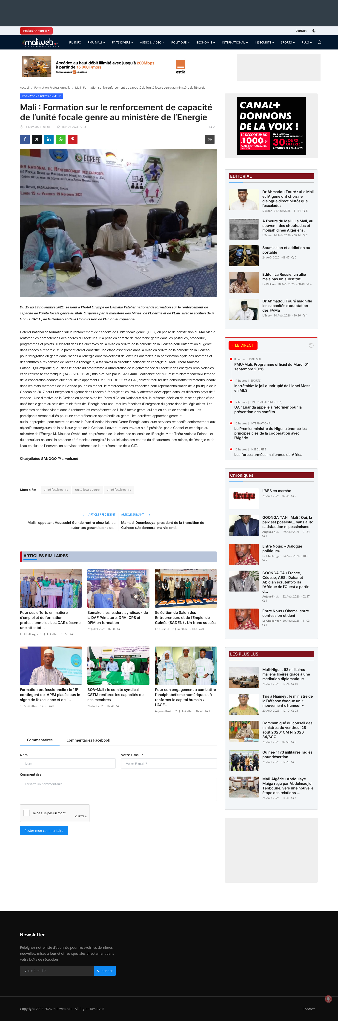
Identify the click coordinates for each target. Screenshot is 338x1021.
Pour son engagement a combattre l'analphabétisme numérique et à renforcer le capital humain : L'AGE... (185, 697)
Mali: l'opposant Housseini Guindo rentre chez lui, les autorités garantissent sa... (71, 525)
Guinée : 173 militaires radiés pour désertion (287, 754)
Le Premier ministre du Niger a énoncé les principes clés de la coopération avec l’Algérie (270, 433)
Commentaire (30, 774)
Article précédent (101, 514)
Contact (300, 31)
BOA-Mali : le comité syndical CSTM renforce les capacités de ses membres (115, 694)
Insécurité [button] (263, 42)
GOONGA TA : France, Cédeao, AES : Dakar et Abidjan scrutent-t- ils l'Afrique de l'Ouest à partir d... (285, 582)
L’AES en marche (276, 490)
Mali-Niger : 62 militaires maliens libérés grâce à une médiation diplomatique (286, 674)
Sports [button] (286, 42)
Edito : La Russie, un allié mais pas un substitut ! (284, 276)
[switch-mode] (314, 30)
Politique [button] (178, 42)
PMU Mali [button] (95, 42)
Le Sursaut (162, 629)
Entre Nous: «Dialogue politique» (282, 548)
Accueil (24, 87)
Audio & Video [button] (150, 42)
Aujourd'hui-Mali (164, 711)
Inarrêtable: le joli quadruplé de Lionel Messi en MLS (272, 388)
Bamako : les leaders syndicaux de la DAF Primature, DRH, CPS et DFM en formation (117, 617)
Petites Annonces (35, 31)
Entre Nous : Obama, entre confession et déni (285, 613)
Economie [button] (204, 42)
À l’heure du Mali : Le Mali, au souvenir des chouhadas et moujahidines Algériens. (287, 225)
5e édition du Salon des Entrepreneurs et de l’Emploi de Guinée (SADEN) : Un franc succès (185, 617)
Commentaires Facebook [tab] (88, 740)
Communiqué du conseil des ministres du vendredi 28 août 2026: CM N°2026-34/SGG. (287, 730)
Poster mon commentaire (44, 830)
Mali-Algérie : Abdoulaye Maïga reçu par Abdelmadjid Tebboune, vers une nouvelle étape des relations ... (287, 786)
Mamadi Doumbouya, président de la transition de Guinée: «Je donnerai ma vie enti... (162, 525)
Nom (24, 755)
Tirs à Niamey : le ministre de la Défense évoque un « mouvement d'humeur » (287, 701)
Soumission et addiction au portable (286, 250)
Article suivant (133, 514)
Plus (305, 42)
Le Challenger (29, 634)
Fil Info (75, 42)
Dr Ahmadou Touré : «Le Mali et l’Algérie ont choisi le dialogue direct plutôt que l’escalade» (288, 198)
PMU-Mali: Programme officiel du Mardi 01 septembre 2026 (271, 366)
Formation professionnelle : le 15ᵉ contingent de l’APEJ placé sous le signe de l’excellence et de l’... (50, 694)
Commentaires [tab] (40, 740)
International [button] (233, 42)
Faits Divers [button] (121, 42)
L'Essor (267, 211)
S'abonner (105, 971)
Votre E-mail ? (132, 755)
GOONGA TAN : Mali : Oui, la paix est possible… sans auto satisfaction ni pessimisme (287, 522)
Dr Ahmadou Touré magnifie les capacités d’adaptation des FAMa (287, 306)
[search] (319, 42)
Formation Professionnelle (52, 87)
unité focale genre (56, 489)
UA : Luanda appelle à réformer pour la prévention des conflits (268, 409)
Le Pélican (269, 284)
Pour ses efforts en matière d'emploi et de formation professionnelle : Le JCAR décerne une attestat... (50, 620)
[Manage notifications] (328, 999)
